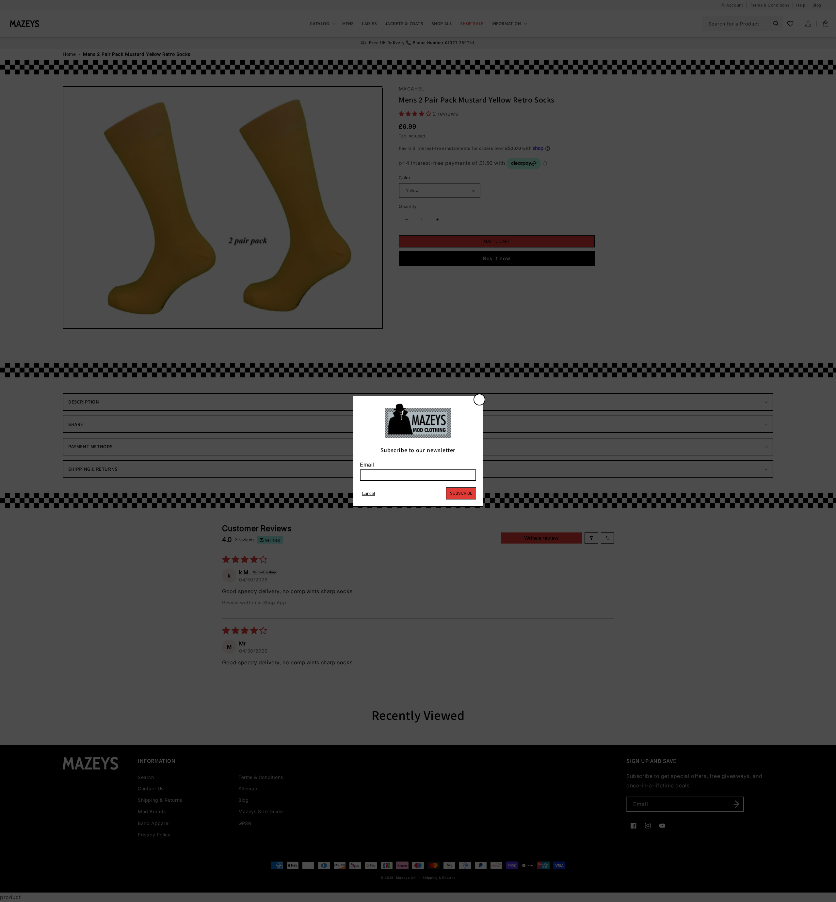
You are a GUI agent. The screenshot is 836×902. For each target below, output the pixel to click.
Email (367, 464)
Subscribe (461, 493)
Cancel (368, 493)
